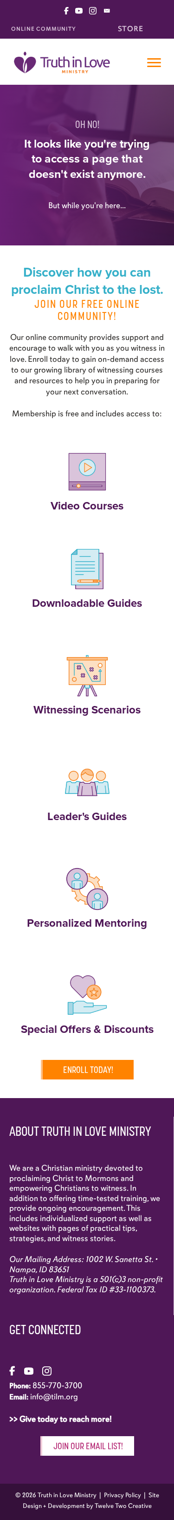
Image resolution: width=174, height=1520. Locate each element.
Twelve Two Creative (123, 1506)
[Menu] (154, 63)
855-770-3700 (57, 1385)
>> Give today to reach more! (61, 1419)
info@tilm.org (54, 1396)
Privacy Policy (122, 1495)
